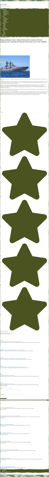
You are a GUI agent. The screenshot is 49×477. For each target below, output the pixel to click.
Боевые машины (5, 11)
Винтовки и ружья (6, 18)
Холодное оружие (5, 22)
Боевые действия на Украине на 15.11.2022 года (7, 383)
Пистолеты (5, 20)
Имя (1, 387)
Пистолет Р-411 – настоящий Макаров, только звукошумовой (9, 449)
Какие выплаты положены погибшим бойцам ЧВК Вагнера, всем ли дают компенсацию (13, 358)
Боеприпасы (3, 23)
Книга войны (3, 4)
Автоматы (4, 17)
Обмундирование (4, 28)
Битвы (4, 33)
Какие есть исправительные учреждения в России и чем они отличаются (10, 341)
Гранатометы (5, 19)
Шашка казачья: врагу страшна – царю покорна (7, 407)
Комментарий (2, 394)
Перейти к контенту (3, 0)
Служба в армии (4, 36)
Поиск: (1, 7)
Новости (3, 35)
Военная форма (5, 29)
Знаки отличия (4, 34)
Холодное (1, 409)
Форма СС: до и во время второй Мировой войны (7, 466)
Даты (4, 31)
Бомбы (4, 24)
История (3, 30)
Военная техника (4, 9)
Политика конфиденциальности (6, 471)
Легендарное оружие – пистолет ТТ (5, 441)
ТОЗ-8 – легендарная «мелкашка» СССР (6, 432)
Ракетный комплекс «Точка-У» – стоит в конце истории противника (10, 415)
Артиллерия (5, 10)
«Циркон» (14, 93)
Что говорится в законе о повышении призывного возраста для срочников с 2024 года (12, 366)
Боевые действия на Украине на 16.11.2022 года (7, 375)
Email (1, 388)
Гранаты (1, 426)
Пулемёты (4, 21)
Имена (4, 32)
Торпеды (4, 27)
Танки (4, 15)
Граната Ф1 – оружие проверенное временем (6, 424)
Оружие (3, 16)
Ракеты (1, 417)
